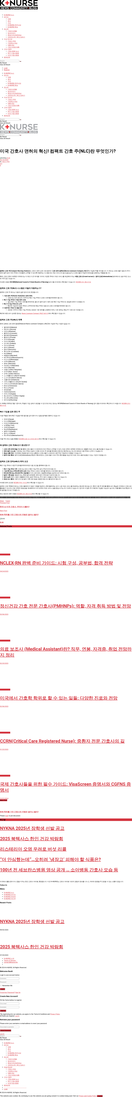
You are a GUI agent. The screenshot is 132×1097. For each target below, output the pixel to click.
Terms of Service (10, 960)
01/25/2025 (4, 749)
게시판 (6, 29)
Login (6, 68)
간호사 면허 (12, 41)
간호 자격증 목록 (13, 47)
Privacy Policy (55, 1014)
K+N (8, 158)
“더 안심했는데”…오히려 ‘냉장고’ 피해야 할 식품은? (50, 859)
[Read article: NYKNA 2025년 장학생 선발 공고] (66, 910)
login (6, 816)
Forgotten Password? (7, 992)
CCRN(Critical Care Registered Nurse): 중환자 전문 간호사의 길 (62, 741)
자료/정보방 (8, 1067)
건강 (9, 23)
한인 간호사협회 (13, 53)
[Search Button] (20, 61)
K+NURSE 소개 (9, 958)
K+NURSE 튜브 (13, 27)
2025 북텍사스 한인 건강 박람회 (31, 838)
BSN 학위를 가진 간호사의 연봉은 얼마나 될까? (19, 812)
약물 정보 (11, 45)
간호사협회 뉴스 (13, 51)
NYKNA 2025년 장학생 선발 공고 (32, 828)
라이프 (6, 17)
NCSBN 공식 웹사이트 (83, 282)
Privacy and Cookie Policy (87, 1096)
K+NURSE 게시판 (10, 899)
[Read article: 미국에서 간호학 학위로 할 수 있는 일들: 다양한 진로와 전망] (66, 676)
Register (7, 70)
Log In (17, 1016)
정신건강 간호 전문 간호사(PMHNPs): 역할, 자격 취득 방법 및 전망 (65, 606)
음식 (9, 21)
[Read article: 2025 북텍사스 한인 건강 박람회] (66, 935)
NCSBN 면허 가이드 (20, 483)
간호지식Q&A (12, 31)
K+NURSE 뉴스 (9, 15)
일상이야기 (11, 33)
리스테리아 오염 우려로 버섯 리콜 (33, 849)
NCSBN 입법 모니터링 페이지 (29, 439)
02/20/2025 (4, 663)
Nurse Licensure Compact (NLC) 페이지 (35, 313)
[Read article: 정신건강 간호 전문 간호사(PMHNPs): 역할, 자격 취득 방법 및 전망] (66, 584)
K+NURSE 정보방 (10, 897)
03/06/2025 (4, 614)
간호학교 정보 (12, 43)
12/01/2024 (4, 798)
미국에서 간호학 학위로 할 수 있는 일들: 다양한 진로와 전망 (59, 698)
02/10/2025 (4, 160)
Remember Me (7, 986)
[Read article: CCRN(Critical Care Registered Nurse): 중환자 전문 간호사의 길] (66, 719)
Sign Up (17, 992)
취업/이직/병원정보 (14, 35)
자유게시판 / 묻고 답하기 (16, 37)
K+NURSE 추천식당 (14, 25)
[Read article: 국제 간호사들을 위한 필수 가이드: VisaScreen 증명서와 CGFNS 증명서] (66, 762)
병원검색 (7, 57)
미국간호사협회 (13, 1083)
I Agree (100, 1096)
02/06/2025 (4, 706)
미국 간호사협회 (13, 55)
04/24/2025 (4, 571)
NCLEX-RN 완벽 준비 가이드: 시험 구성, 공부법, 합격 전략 (56, 563)
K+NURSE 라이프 (10, 895)
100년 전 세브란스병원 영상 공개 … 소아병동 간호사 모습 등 (59, 869)
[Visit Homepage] (19, 9)
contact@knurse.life (11, 962)
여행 (9, 19)
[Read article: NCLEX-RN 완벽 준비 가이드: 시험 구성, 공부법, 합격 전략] (66, 541)
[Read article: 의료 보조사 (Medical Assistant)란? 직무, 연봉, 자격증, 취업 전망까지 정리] (66, 627)
